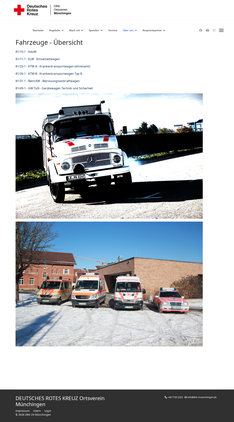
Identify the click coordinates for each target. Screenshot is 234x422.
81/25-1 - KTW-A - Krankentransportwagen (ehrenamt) (53, 66)
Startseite (38, 30)
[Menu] (221, 30)
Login (47, 411)
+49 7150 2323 (175, 397)
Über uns (128, 30)
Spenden (94, 30)
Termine (112, 30)
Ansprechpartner (152, 30)
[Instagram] (214, 30)
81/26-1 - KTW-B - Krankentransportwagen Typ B (49, 74)
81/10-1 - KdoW (26, 52)
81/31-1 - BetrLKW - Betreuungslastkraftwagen (48, 81)
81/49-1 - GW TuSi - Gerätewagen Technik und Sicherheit (54, 88)
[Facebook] (200, 30)
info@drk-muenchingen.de (202, 397)
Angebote (54, 30)
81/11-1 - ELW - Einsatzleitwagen (38, 59)
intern (37, 411)
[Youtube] (207, 30)
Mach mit (74, 30)
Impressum (23, 411)
